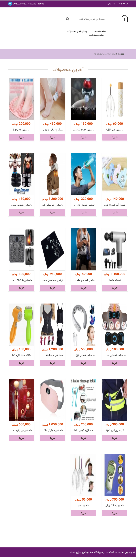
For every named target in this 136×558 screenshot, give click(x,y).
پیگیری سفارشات (96, 35)
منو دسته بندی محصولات (107, 54)
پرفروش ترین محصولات (78, 31)
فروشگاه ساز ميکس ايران (89, 552)
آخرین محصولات (68, 70)
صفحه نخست (100, 31)
